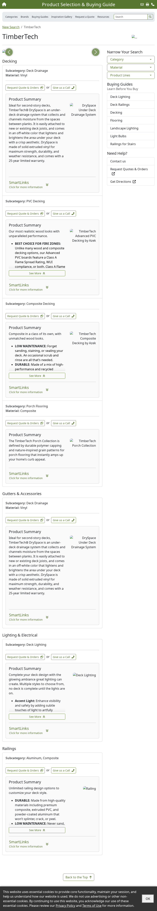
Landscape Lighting (124, 128)
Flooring (116, 120)
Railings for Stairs (123, 144)
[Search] (150, 17)
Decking (116, 112)
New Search (11, 27)
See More (35, 273)
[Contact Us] (152, 4)
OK (148, 899)
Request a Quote (84, 16)
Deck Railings (120, 105)
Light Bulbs (118, 136)
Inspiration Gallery (61, 16)
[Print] (147, 4)
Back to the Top (76, 877)
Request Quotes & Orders (129, 169)
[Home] (17, 4)
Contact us (118, 161)
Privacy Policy (65, 906)
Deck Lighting (120, 97)
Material (116, 67)
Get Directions (120, 181)
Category (116, 59)
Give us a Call (61, 87)
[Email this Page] (142, 4)
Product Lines (120, 75)
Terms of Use (91, 906)
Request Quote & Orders (23, 87)
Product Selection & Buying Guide (78, 4)
